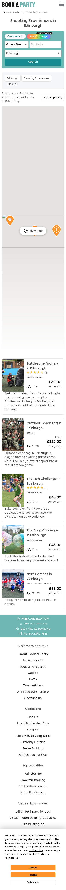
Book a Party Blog (32, 666)
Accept (33, 868)
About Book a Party (33, 654)
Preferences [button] (12, 858)
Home (8, 12)
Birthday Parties (33, 742)
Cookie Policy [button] (36, 850)
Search (33, 62)
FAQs (33, 679)
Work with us (33, 685)
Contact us (33, 698)
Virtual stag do (33, 824)
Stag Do (33, 729)
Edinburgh (19, 12)
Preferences (33, 882)
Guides (33, 673)
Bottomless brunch (33, 786)
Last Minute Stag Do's (33, 736)
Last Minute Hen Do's (33, 723)
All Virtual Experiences (33, 811)
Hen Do (33, 717)
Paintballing (33, 773)
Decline (33, 875)
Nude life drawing (33, 792)
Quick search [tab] (15, 36)
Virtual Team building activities (32, 817)
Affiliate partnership (33, 691)
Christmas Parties (33, 754)
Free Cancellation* (35, 618)
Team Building (33, 748)
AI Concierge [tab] (40, 36)
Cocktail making (33, 780)
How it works (33, 660)
